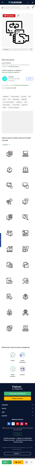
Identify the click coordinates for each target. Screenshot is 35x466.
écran (4, 99)
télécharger (16, 99)
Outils (4, 408)
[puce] (25, 296)
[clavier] (25, 328)
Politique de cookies (9, 440)
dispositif (24, 99)
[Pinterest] (17, 423)
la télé (4, 107)
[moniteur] (25, 201)
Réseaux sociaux (17, 419)
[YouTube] (26, 423)
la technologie (15, 96)
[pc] (25, 233)
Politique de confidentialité (24, 438)
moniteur (23, 96)
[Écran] (9, 169)
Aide (3, 412)
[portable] (25, 169)
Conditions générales (9, 438)
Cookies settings (18, 442)
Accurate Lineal (9, 88)
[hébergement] (9, 201)
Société (4, 416)
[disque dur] (9, 265)
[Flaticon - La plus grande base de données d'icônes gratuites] (15, 2)
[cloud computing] (25, 280)
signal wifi (24, 104)
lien (30, 96)
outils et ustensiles (13, 107)
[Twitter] (13, 423)
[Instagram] (21, 423)
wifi (9, 99)
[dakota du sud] (25, 249)
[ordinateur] (9, 154)
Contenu (5, 405)
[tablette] (25, 265)
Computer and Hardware (21, 85)
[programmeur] (9, 233)
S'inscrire (17, 434)
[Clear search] (24, 8)
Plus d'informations (13, 66)
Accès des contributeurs (18, 393)
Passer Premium (17, 398)
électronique (6, 104)
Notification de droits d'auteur (24, 440)
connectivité (15, 104)
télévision (19, 102)
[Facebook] (8, 423)
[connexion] (25, 312)
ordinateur (6, 96)
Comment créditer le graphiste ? (11, 72)
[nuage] (9, 296)
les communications (8, 102)
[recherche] (25, 217)
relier (25, 102)
